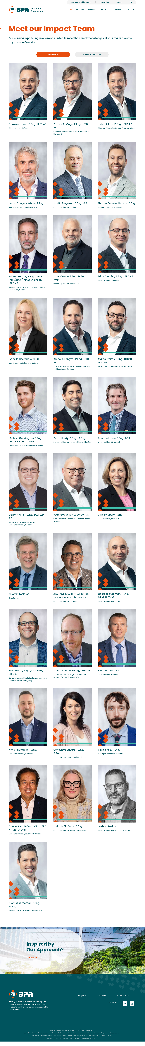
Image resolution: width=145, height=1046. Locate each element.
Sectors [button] (80, 9)
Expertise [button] (92, 9)
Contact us (123, 995)
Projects (105, 9)
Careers (101, 995)
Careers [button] (117, 9)
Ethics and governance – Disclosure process (55, 1035)
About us (67, 9)
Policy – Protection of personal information (82, 1038)
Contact (129, 9)
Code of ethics (35, 1035)
